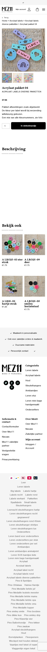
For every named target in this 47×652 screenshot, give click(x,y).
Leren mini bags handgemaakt (23, 558)
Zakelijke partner (34, 433)
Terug (6, 17)
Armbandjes (31, 390)
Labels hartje (29, 491)
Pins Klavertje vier (23, 618)
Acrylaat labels (16, 20)
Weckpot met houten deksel (23, 640)
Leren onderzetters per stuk (23, 540)
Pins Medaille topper (23, 607)
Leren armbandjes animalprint (23, 551)
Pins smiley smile (15, 611)
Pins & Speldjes (24, 580)
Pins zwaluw (23, 626)
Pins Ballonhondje (16, 622)
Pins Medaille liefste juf (23, 588)
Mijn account (21, 9)
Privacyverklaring (10, 459)
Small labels (30, 502)
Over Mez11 (8, 431)
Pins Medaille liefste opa (23, 600)
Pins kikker (34, 622)
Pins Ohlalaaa (15, 585)
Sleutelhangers (33, 385)
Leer (23, 482)
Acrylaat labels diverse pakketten (21, 91)
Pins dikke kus (14, 615)
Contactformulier (10, 426)
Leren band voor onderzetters (23, 536)
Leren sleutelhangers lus (23, 528)
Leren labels (31, 370)
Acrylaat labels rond (23, 573)
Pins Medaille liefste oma (23, 603)
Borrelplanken (16, 637)
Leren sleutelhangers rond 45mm (24, 521)
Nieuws (5, 436)
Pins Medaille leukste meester (23, 592)
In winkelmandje (28, 125)
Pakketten (32, 498)
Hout (27, 380)
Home (4, 20)
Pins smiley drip (32, 615)
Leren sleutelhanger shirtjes (23, 524)
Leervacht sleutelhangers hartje (23, 509)
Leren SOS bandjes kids (23, 555)
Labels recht (16, 494)
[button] (43, 9)
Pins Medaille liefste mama (23, 596)
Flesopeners (32, 637)
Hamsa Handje (31, 585)
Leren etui (30, 395)
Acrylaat (23, 561)
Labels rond (31, 494)
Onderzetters (32, 409)
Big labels (16, 491)
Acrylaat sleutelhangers (23, 629)
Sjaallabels (16, 502)
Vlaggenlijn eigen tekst (23, 648)
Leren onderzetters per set (23, 543)
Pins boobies (33, 611)
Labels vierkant (17, 498)
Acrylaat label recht (23, 570)
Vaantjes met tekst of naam (23, 644)
